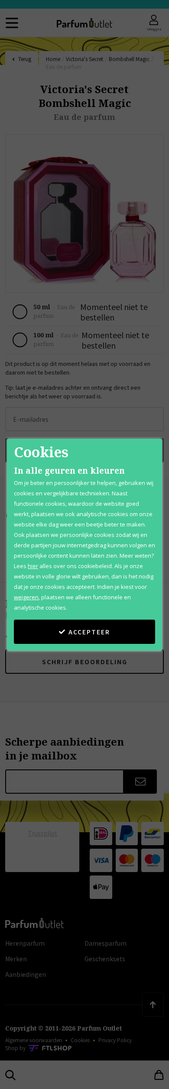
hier (33, 566)
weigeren (26, 597)
